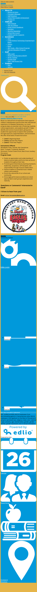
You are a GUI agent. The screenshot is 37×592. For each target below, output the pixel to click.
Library (10, 44)
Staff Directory (12, 16)
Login (5, 267)
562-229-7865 (10, 117)
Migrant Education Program (17, 50)
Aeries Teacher (12, 58)
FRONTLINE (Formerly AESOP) (17, 56)
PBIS (9, 65)
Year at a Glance (13, 25)
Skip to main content (7, 2)
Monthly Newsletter (14, 31)
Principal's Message (14, 14)
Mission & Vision (13, 12)
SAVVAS (10, 67)
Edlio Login (11, 54)
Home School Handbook (15, 27)
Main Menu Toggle (7, 7)
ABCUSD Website (9, 72)
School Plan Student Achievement (18, 18)
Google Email (12, 59)
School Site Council (14, 33)
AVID (9, 39)
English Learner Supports (16, 35)
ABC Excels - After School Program (19, 48)
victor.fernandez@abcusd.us (15, 195)
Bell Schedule (12, 24)
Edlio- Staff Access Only (15, 61)
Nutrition (11, 29)
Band (9, 46)
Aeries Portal (8, 70)
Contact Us (11, 20)
